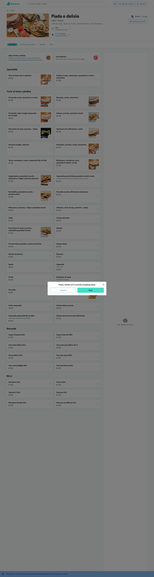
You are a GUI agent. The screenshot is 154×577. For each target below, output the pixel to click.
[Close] (103, 284)
